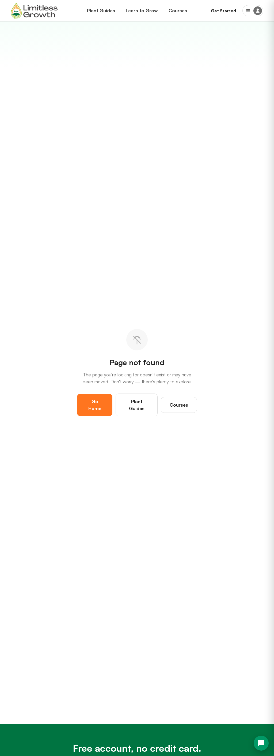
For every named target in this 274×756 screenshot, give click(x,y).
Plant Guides (101, 10)
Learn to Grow (142, 10)
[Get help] (261, 743)
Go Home (94, 405)
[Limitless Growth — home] (34, 11)
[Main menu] (252, 10)
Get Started (223, 10)
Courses (178, 10)
